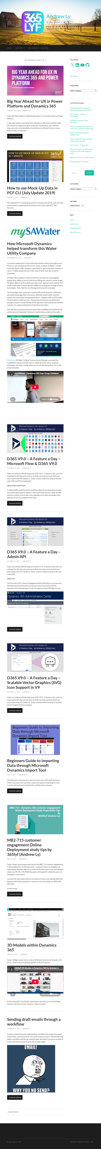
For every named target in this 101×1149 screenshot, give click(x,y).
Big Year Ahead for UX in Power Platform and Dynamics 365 (35, 103)
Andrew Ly (26, 110)
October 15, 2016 (13, 1028)
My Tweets (73, 76)
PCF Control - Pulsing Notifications (77, 115)
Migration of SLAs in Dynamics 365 (82, 157)
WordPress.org (75, 232)
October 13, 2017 (13, 468)
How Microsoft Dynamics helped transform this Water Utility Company (32, 248)
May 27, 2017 (12, 775)
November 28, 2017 (14, 258)
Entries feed (74, 224)
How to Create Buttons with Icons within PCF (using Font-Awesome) (81, 127)
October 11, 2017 (13, 692)
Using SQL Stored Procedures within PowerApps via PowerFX (81, 109)
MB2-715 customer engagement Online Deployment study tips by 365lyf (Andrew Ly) (29, 847)
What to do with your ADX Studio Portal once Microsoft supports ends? (81, 151)
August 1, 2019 (12, 197)
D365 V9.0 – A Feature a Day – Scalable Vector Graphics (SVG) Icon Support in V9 (34, 682)
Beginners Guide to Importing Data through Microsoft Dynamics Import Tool (33, 765)
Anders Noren (83, 1142)
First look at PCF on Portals (79, 162)
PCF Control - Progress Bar (79, 145)
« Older (12, 1112)
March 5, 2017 (12, 954)
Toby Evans (11, 360)
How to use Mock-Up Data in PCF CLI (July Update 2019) (32, 190)
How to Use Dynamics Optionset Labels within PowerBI (81, 140)
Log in (72, 220)
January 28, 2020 (13, 110)
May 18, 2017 (12, 859)
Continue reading (15, 136)
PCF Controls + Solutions (38, 48)
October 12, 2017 (13, 561)
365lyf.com (17, 1142)
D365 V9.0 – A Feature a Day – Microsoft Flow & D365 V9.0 (34, 461)
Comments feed (75, 228)
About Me (19, 48)
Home (9, 48)
